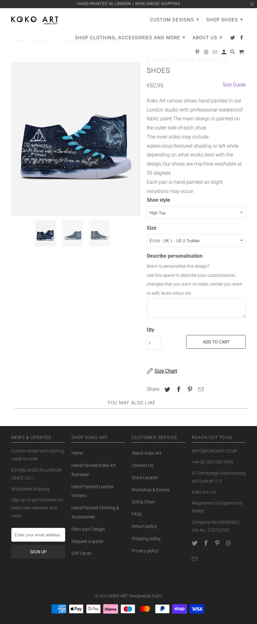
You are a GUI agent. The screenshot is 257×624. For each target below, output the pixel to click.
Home (77, 453)
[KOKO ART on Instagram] (228, 543)
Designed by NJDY (145, 596)
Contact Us (142, 465)
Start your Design (88, 529)
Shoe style (158, 200)
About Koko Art (146, 453)
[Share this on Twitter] (166, 389)
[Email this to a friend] (200, 389)
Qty (150, 330)
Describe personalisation (174, 256)
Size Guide (234, 85)
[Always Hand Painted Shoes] (75, 135)
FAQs (137, 514)
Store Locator (145, 477)
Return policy (144, 526)
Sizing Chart (143, 501)
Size (151, 228)
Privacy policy (145, 550)
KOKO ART (118, 596)
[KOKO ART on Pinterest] (217, 543)
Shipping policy (146, 538)
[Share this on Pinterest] (189, 389)
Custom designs (174, 19)
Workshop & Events (151, 489)
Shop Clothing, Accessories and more (130, 37)
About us (207, 37)
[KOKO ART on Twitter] (195, 543)
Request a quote (87, 541)
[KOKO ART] (34, 19)
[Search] (233, 53)
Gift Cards (81, 553)
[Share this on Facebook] (178, 389)
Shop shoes (224, 19)
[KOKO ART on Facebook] (206, 543)
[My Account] (224, 53)
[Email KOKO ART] (195, 559)
